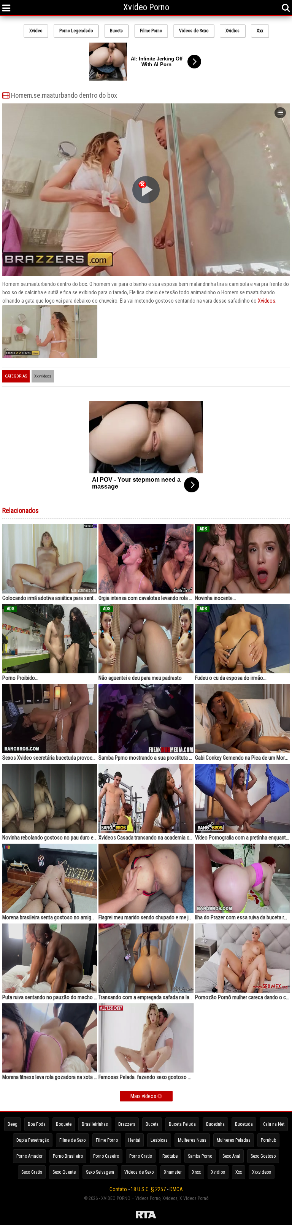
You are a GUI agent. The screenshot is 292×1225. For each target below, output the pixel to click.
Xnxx (196, 1172)
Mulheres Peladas (234, 1140)
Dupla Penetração (32, 1140)
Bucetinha (215, 1124)
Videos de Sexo (193, 30)
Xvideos (266, 301)
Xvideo (35, 30)
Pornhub (268, 1140)
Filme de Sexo (72, 1140)
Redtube (170, 1156)
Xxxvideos (42, 376)
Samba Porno (200, 1156)
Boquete (63, 1124)
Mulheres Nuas (192, 1140)
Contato (118, 1189)
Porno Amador (29, 1156)
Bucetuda (244, 1124)
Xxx (260, 30)
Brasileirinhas (95, 1124)
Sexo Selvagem (100, 1172)
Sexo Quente (64, 1172)
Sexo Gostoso (263, 1156)
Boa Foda (37, 1124)
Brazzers (126, 1124)
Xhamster (173, 1172)
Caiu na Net (273, 1124)
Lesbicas (159, 1140)
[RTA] (146, 1216)
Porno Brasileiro (68, 1156)
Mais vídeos (143, 1096)
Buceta (116, 30)
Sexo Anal (231, 1156)
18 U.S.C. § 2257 (148, 1189)
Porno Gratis (140, 1156)
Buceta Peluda (182, 1124)
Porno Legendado (76, 30)
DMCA (176, 1189)
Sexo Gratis (31, 1172)
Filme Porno (151, 30)
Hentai (134, 1140)
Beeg (12, 1124)
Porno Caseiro (106, 1156)
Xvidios (232, 30)
